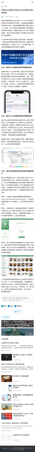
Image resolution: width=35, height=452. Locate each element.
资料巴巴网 (21, 449)
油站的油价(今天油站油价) (21, 435)
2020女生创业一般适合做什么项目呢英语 (14, 423)
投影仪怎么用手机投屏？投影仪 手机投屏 (23, 386)
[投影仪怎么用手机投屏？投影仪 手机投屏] (6, 388)
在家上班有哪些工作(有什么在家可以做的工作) (23, 405)
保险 (5, 306)
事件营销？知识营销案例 (21, 376)
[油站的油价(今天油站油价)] (6, 437)
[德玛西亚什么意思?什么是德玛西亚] (6, 357)
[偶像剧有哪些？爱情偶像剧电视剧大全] (6, 397)
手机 (11, 306)
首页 (2, 6)
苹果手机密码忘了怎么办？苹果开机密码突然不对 (23, 415)
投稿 (17, 16)
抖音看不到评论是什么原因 (10, 343)
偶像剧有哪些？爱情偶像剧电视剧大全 (23, 396)
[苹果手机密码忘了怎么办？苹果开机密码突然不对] (6, 416)
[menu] (32, 2)
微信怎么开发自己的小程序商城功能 (12, 364)
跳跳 (2, 16)
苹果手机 (19, 306)
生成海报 (6, 317)
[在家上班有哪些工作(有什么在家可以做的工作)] (6, 406)
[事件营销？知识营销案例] (6, 378)
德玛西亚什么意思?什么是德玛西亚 (22, 356)
